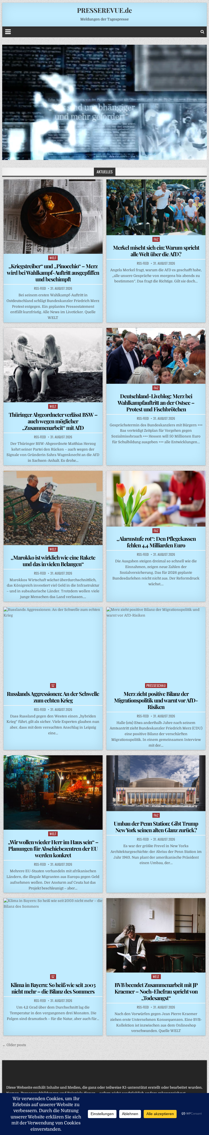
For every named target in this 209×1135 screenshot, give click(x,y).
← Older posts (14, 1045)
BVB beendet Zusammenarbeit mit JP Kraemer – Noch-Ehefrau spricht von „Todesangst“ (156, 991)
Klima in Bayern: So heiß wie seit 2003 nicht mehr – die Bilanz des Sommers (53, 988)
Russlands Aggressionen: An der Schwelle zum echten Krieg (53, 697)
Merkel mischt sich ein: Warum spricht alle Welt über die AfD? (156, 251)
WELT (53, 257)
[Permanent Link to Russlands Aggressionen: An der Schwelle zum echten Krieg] (53, 644)
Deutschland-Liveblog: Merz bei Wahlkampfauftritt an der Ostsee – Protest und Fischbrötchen (156, 402)
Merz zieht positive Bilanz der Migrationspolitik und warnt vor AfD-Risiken (156, 700)
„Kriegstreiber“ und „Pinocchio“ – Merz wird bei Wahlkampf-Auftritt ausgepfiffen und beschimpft (53, 272)
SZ (53, 685)
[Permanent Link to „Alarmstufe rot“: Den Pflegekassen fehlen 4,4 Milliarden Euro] (155, 499)
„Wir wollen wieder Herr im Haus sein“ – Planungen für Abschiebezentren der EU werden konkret (53, 848)
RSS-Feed (40, 288)
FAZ (156, 239)
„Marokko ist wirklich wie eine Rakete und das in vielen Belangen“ (53, 561)
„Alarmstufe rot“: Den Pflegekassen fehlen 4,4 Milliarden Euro (156, 542)
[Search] (202, 31)
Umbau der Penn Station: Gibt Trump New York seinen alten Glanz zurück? (156, 827)
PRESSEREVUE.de (104, 10)
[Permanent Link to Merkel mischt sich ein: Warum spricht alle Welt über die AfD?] (155, 207)
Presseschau (156, 685)
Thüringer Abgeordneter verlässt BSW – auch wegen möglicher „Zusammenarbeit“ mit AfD (53, 421)
